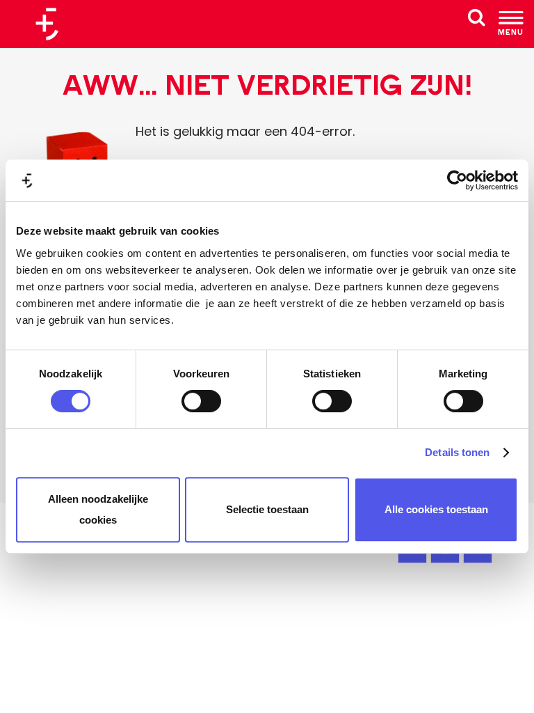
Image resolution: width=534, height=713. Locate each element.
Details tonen (457, 452)
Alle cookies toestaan (436, 509)
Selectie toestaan (267, 509)
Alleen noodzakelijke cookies (98, 509)
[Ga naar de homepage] (52, 24)
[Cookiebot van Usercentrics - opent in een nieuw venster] (457, 180)
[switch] (201, 401)
